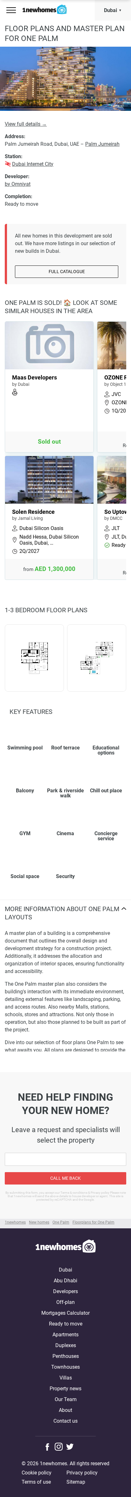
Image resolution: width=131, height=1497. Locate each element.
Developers (65, 1291)
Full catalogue (67, 271)
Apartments (65, 1335)
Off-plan (65, 1302)
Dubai (110, 10)
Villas (65, 1378)
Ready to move (65, 1324)
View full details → (26, 124)
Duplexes (65, 1345)
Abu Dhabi (65, 1281)
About (65, 1410)
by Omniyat (18, 184)
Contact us (65, 1421)
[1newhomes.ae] (65, 1247)
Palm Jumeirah (102, 144)
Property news (65, 1389)
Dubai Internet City (32, 164)
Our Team (66, 1399)
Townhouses (65, 1367)
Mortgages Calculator (65, 1313)
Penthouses (65, 1356)
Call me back (65, 1178)
